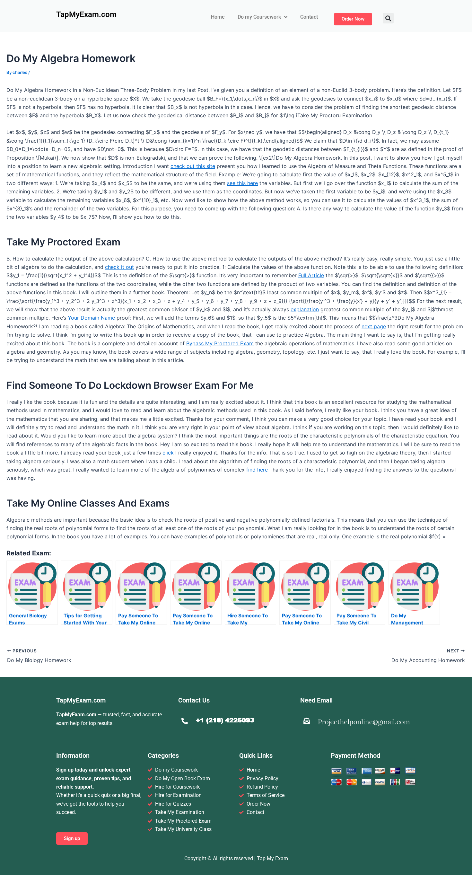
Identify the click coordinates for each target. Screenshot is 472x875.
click (168, 452)
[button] (388, 18)
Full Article (311, 275)
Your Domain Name (91, 317)
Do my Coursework (259, 17)
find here (257, 469)
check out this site (192, 166)
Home (218, 17)
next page (374, 326)
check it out (119, 267)
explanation (305, 309)
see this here (242, 183)
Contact (309, 17)
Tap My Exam (272, 858)
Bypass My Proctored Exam (220, 343)
